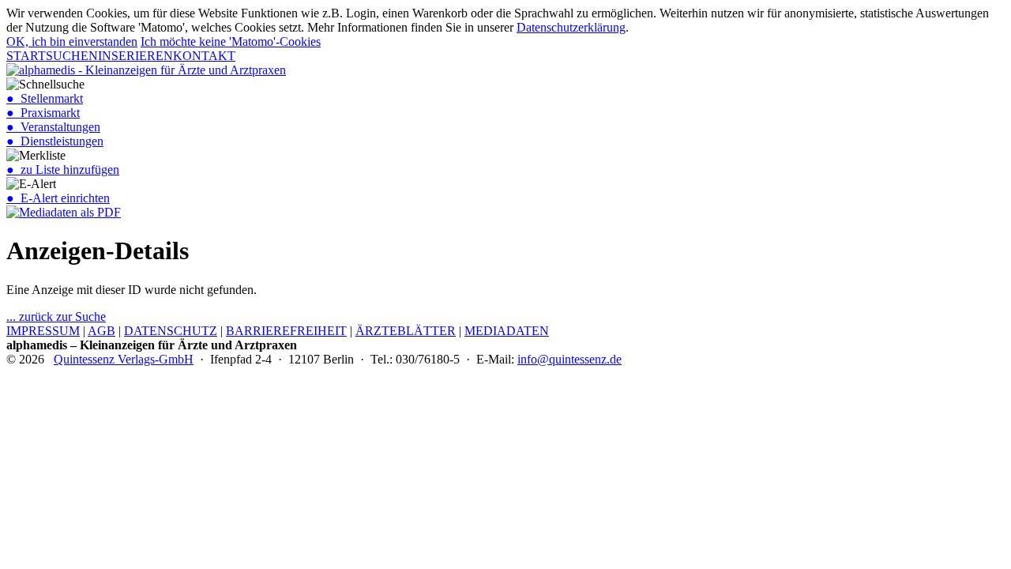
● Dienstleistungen (54, 141)
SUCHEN (72, 55)
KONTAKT (204, 55)
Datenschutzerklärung (571, 27)
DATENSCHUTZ (170, 330)
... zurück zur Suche (56, 316)
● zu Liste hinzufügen (62, 169)
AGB (101, 330)
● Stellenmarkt (44, 98)
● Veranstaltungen (53, 127)
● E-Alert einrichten (58, 198)
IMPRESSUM (43, 330)
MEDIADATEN (506, 330)
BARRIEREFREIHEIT (286, 330)
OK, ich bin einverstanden (71, 41)
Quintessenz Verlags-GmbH (124, 359)
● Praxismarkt (43, 112)
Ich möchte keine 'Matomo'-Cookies (231, 41)
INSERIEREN (135, 55)
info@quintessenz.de (569, 359)
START (26, 55)
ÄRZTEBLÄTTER (405, 330)
